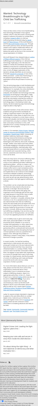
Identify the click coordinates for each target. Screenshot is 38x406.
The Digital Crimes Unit (20, 311)
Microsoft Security (14, 385)
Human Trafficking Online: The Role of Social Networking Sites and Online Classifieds (18, 288)
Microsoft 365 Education (8, 379)
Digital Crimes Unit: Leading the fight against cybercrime (17, 327)
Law (10, 311)
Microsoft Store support (29, 372)
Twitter (5, 301)
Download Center (15, 372)
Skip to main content (6, 1)
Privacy (25, 403)
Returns (2, 373)
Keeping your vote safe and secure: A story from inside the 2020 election (17, 337)
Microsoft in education (28, 375)
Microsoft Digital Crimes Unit (17, 44)
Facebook (27, 300)
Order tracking (10, 373)
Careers (18, 394)
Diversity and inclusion (30, 396)
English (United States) (7, 399)
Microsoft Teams (25, 386)
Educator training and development (11, 381)
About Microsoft (26, 394)
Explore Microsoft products (17, 370)
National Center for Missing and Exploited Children (18, 131)
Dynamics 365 (24, 385)
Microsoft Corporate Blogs (22, 23)
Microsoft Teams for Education (23, 377)
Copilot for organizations (20, 368)
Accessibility (4, 398)
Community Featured (26, 309)
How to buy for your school (24, 379)
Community (15, 309)
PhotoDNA (6, 94)
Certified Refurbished (21, 373)
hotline (20, 277)
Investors (20, 396)
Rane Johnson (14, 42)
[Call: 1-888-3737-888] (21, 279)
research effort (15, 38)
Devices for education (7, 377)
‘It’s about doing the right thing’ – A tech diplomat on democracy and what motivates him (18, 348)
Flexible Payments (15, 375)
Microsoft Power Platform (11, 386)
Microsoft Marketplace (18, 392)
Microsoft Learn (5, 390)
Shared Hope (15, 134)
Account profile (5, 372)
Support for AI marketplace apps (20, 390)
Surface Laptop (12, 366)
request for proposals (17, 74)
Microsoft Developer (28, 388)
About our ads (26, 405)
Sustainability (12, 398)
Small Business (12, 388)
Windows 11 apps (31, 370)
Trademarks (17, 405)
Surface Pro (3, 366)
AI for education (10, 383)
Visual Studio (11, 394)
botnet (9, 309)
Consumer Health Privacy (8, 403)
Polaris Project (23, 130)
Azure (19, 388)
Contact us (19, 403)
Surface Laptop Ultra (24, 366)
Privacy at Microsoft (10, 396)
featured (6, 311)
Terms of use (9, 405)
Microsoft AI (4, 385)
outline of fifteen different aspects (18, 58)
